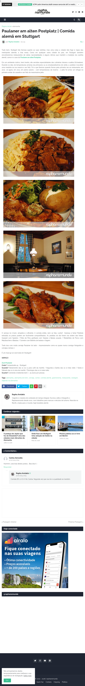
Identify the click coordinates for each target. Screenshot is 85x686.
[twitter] (73, 12)
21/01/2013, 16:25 (14, 460)
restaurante (66, 378)
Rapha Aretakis (18, 394)
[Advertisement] (42, 634)
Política (64, 682)
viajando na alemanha (10, 380)
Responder (8, 467)
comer (37, 378)
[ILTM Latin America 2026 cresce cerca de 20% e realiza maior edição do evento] (15, 4)
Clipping (57, 682)
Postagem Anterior (9, 522)
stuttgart (74, 378)
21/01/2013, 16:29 (21, 475)
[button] (78, 4)
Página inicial (6, 26)
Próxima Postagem (75, 522)
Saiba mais (27, 676)
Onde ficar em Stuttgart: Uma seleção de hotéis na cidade (42, 436)
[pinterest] (82, 12)
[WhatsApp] (31, 386)
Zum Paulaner (7, 363)
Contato (48, 682)
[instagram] (76, 12)
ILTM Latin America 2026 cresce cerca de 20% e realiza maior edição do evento (54, 4)
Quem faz (40, 682)
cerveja (31, 378)
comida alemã (46, 378)
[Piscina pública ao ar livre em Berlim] (70, 423)
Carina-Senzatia (15, 458)
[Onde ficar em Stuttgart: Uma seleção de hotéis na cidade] (42, 423)
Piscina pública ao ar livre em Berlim (69, 435)
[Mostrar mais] (44, 386)
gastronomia (56, 378)
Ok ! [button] (7, 680)
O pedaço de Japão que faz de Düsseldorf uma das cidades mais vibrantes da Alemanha (14, 437)
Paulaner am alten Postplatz (30, 57)
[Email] (40, 386)
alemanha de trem (21, 378)
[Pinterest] (36, 386)
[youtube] (79, 12)
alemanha (16, 26)
